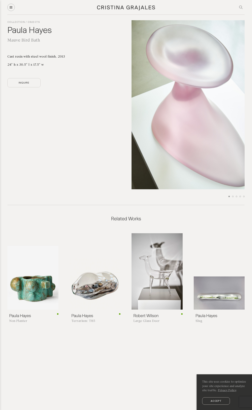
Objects (34, 22)
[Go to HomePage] (126, 9)
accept (216, 401)
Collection (16, 22)
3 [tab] (236, 196)
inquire (24, 82)
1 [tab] (229, 196)
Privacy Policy (227, 390)
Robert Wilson (145, 316)
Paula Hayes (29, 30)
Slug (199, 321)
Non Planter (18, 321)
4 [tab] (240, 196)
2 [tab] (233, 196)
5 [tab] (244, 196)
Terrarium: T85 (83, 321)
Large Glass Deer (146, 321)
